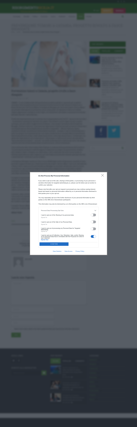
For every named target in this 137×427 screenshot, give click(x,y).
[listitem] (68, 210)
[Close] (103, 176)
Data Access (68, 251)
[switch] (93, 215)
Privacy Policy (80, 251)
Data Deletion (57, 251)
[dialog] (68, 213)
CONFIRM (54, 244)
